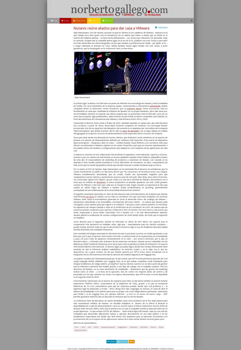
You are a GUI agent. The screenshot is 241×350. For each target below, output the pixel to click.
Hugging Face (122, 327)
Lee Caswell (143, 327)
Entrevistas (80, 21)
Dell (89, 327)
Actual (66, 21)
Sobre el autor (72, 349)
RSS (132, 341)
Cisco (76, 327)
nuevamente (155, 106)
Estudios (95, 21)
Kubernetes (133, 327)
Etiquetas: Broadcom (108, 327)
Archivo (107, 21)
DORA (96, 327)
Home (55, 21)
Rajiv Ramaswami (80, 330)
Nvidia (161, 327)
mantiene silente (133, 108)
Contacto (112, 341)
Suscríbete (123, 341)
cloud (83, 327)
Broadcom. (101, 182)
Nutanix (153, 327)
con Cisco (90, 196)
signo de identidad (130, 131)
